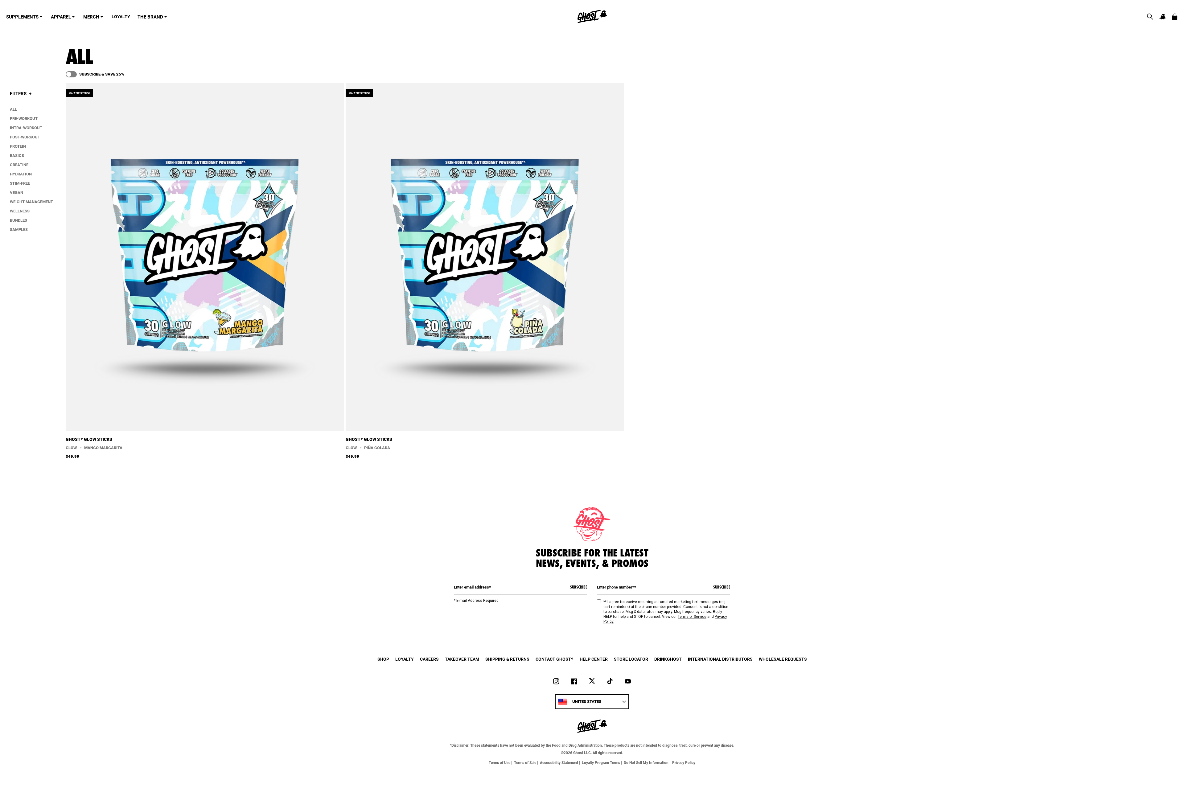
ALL (13, 109)
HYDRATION (21, 174)
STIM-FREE (20, 183)
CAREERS (429, 659)
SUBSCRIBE (578, 587)
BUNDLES (18, 220)
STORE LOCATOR (631, 659)
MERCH (91, 17)
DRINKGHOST (668, 659)
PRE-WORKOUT (24, 118)
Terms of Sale (525, 762)
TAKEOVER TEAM (462, 659)
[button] (1150, 17)
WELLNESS (20, 211)
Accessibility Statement (559, 762)
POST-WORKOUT (25, 137)
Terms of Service (692, 616)
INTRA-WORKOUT (26, 127)
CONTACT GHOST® (555, 659)
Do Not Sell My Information (646, 762)
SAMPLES (19, 229)
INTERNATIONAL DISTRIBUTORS (720, 659)
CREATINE (19, 164)
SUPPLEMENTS (22, 17)
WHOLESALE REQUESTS (783, 659)
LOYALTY (121, 16)
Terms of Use (499, 762)
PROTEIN (18, 146)
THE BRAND (150, 17)
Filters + (20, 93)
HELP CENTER (594, 659)
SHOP (383, 659)
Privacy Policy (683, 762)
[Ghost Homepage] (592, 16)
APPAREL (61, 17)
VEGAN (16, 192)
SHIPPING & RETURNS (507, 659)
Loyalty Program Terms (601, 762)
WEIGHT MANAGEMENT (31, 201)
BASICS (17, 155)
